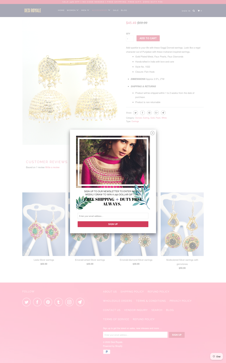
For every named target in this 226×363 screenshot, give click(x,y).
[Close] (152, 132)
